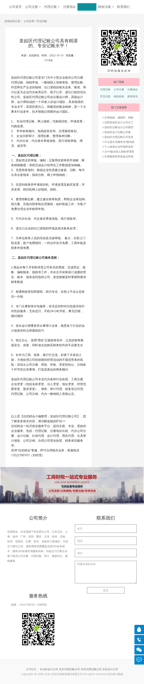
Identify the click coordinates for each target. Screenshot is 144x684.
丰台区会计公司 (49, 669)
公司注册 (119, 89)
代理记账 (105, 89)
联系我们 (123, 7)
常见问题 (41, 21)
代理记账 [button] (51, 7)
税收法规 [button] (105, 7)
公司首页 (15, 7)
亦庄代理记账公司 (91, 669)
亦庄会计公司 (110, 669)
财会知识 (50, 421)
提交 (105, 590)
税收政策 (119, 96)
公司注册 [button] (32, 7)
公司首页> (30, 21)
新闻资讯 (132, 96)
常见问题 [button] (86, 7)
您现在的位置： (13, 21)
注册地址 (69, 7)
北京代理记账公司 (69, 669)
